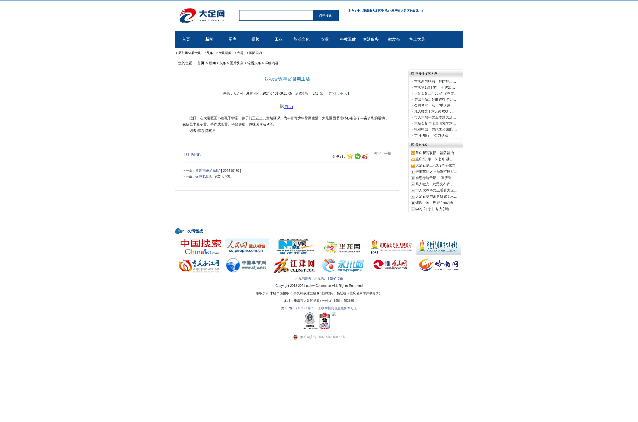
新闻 (209, 39)
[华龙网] (342, 239)
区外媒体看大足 (189, 53)
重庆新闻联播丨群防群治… (435, 81)
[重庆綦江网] (199, 257)
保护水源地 (203, 176)
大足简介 (320, 278)
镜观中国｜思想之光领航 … (435, 129)
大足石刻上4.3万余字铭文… (436, 93)
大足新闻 (225, 53)
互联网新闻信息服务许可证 (337, 308)
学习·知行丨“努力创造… (433, 135)
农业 (325, 39)
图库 (233, 39)
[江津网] (295, 257)
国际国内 (255, 53)
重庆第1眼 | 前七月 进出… (434, 87)
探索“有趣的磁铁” (207, 171)
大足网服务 (303, 278)
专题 (240, 53)
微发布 (394, 39)
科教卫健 (348, 39)
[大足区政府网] (390, 239)
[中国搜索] (199, 239)
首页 (186, 39)
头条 (210, 53)
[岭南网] (438, 257)
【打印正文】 (192, 154)
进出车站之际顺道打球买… (435, 99)
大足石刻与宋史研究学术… (435, 123)
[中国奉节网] (247, 257)
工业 (279, 39)
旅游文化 (302, 39)
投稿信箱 (336, 278)
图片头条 (237, 63)
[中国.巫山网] (390, 257)
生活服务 (371, 39)
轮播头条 (254, 63)
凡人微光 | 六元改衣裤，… (435, 111)
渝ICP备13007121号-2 (297, 308)
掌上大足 (417, 39)
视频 (255, 39)
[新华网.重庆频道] (295, 239)
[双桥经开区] (438, 239)
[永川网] (342, 257)
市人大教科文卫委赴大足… (435, 117)
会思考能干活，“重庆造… (434, 105)
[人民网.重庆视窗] (247, 239)
